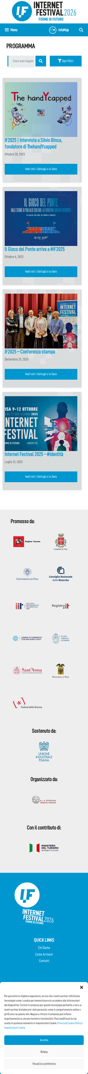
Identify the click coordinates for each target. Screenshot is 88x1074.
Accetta (44, 1040)
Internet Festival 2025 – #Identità (34, 454)
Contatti (44, 961)
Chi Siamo (44, 948)
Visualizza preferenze (44, 1063)
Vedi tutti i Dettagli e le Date (41, 169)
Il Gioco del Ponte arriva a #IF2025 (35, 249)
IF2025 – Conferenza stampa (30, 351)
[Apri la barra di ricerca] (81, 29)
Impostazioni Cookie (14, 1027)
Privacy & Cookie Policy (69, 1023)
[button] (81, 987)
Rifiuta (44, 1052)
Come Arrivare (44, 954)
